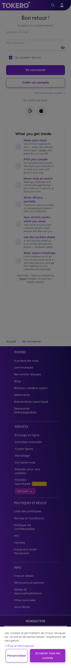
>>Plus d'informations (19, 646)
